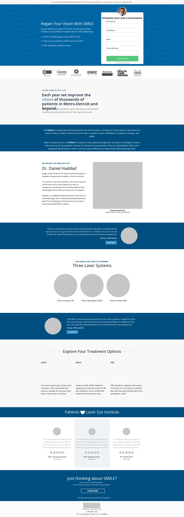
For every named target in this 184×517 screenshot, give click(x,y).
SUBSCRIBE (92, 490)
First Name (110, 21)
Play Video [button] (111, 243)
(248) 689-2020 (92, 511)
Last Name (110, 30)
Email (108, 39)
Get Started (122, 58)
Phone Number (112, 48)
